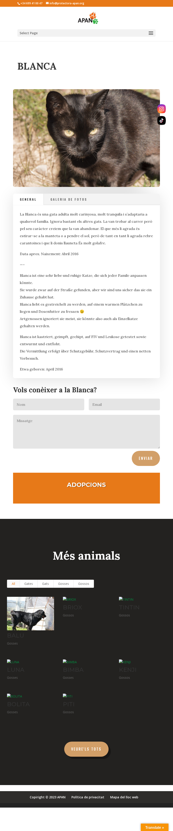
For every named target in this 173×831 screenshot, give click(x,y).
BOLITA (18, 704)
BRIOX (72, 607)
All (13, 583)
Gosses (63, 583)
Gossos (83, 583)
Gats (45, 583)
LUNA (15, 669)
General (28, 199)
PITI (69, 704)
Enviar (146, 458)
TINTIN (129, 607)
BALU (15, 635)
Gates (28, 583)
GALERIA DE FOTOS (68, 199)
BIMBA (73, 669)
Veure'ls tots (86, 749)
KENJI (128, 669)
